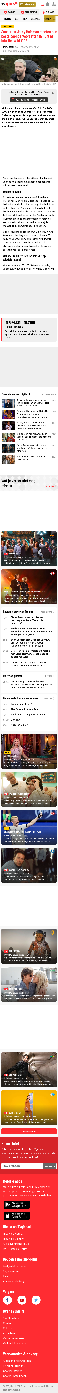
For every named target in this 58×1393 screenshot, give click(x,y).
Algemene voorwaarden (17, 1361)
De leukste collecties (15, 1249)
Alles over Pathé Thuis (16, 1244)
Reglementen (11, 1271)
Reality (7, 18)
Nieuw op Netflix (13, 1234)
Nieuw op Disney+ (14, 1239)
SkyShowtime (11, 1318)
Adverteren (9, 1333)
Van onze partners (13, 1338)
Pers (5, 1276)
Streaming (35, 18)
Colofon (8, 1328)
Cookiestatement (13, 1371)
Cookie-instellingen (15, 1376)
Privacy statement (14, 1366)
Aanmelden (50, 1166)
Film (25, 18)
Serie (17, 18)
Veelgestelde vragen (15, 1266)
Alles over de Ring (13, 1281)
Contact (8, 1323)
